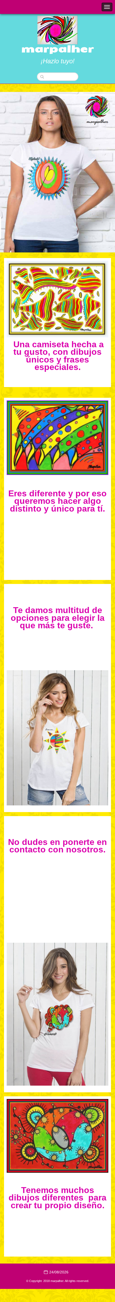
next (100, 172)
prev (15, 172)
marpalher (57, 49)
